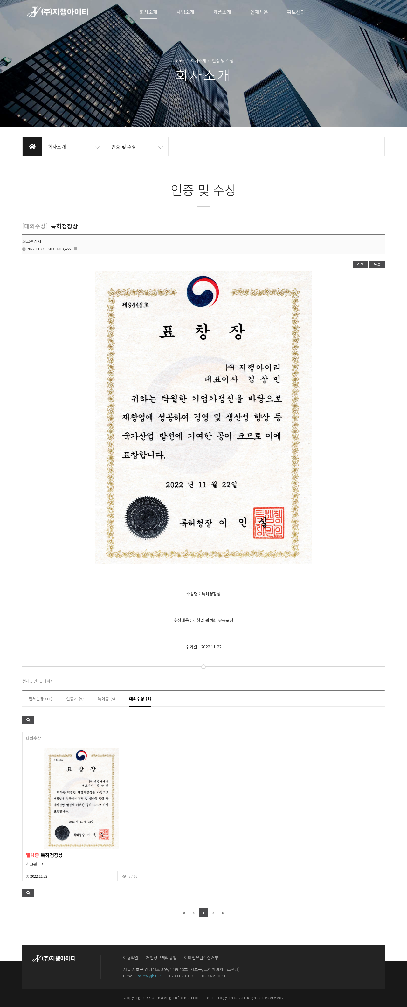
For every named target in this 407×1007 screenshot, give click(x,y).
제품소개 (222, 12)
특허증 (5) (106, 699)
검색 (360, 264)
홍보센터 (296, 12)
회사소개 (148, 12)
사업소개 (185, 12)
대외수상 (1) (140, 699)
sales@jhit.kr (149, 976)
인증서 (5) (75, 699)
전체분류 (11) (40, 699)
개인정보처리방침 (161, 958)
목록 (377, 264)
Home (179, 61)
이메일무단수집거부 (201, 958)
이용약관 (130, 958)
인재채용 (259, 12)
